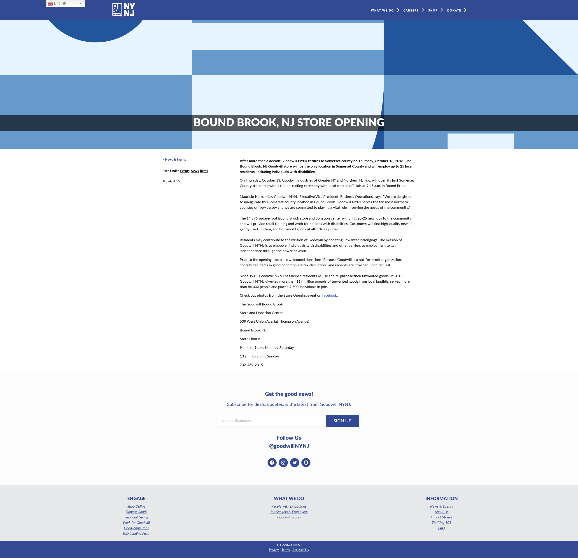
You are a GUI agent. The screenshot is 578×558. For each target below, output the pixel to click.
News (195, 171)
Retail (204, 171)
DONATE (454, 10)
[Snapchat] (305, 462)
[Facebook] (272, 462)
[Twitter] (294, 462)
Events (184, 171)
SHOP (433, 10)
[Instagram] (283, 462)
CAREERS (411, 10)
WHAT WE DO (382, 10)
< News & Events (174, 159)
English (59, 3)
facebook (329, 295)
